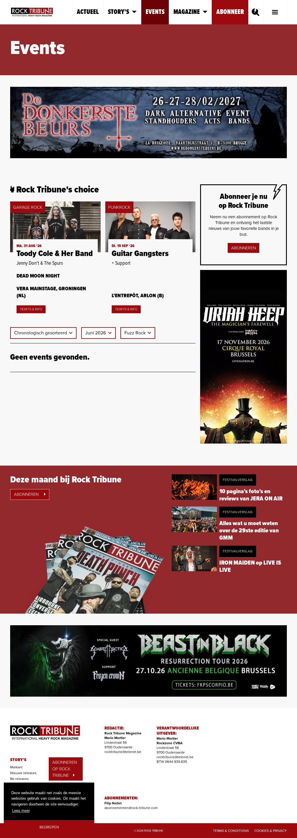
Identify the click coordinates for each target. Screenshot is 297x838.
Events (155, 12)
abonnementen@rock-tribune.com (131, 808)
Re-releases (19, 779)
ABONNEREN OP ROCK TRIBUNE (64, 769)
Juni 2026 (96, 333)
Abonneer (230, 12)
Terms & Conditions (231, 831)
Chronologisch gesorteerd (41, 333)
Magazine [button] (186, 12)
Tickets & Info (31, 309)
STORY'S (18, 760)
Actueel (88, 12)
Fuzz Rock (135, 333)
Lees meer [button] (21, 810)
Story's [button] (118, 12)
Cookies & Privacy (270, 831)
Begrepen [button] (49, 827)
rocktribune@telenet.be (122, 752)
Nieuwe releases (23, 773)
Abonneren (243, 248)
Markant (16, 767)
